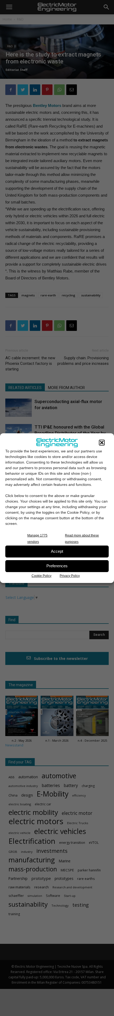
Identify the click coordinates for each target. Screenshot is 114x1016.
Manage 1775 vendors (37, 539)
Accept (57, 551)
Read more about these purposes (82, 539)
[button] (101, 442)
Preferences (57, 566)
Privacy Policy (70, 576)
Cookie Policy (41, 576)
